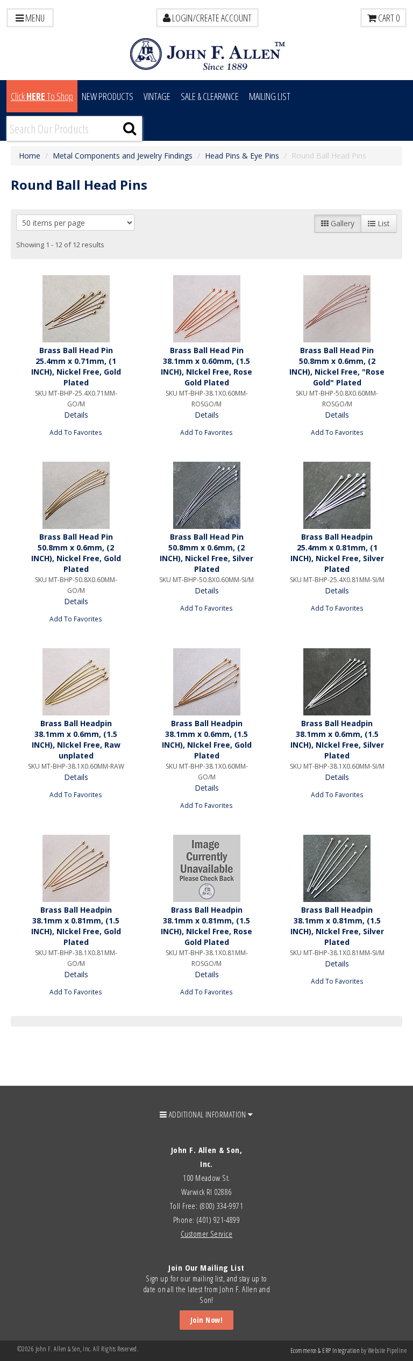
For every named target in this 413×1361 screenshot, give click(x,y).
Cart (388, 17)
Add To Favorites (75, 432)
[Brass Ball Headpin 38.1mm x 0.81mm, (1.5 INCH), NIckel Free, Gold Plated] (75, 868)
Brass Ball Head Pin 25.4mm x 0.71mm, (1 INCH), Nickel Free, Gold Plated (76, 366)
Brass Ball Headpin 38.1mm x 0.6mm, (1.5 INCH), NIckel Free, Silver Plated (337, 739)
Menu (34, 17)
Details (76, 415)
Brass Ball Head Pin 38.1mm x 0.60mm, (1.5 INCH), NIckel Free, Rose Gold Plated (206, 366)
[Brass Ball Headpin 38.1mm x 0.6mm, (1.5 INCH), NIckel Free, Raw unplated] (75, 681)
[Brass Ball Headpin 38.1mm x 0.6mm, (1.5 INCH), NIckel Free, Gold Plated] (206, 681)
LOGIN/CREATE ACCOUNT (211, 17)
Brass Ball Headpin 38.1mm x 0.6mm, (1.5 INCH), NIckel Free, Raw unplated (76, 739)
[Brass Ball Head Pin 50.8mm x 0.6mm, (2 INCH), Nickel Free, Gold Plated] (75, 495)
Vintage (157, 96)
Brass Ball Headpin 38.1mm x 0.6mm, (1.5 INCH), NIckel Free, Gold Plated (207, 739)
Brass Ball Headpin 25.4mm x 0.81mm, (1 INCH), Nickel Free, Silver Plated (337, 553)
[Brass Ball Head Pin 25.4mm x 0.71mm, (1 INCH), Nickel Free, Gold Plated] (75, 308)
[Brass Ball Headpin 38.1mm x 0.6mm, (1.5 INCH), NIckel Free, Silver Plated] (337, 681)
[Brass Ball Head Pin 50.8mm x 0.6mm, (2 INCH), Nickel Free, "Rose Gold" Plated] (337, 308)
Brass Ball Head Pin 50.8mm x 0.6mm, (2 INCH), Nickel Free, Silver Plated (206, 553)
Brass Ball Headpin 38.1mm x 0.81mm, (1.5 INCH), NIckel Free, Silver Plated (337, 926)
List (382, 223)
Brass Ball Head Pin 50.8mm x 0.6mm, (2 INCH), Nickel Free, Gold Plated (76, 553)
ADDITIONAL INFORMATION (207, 1114)
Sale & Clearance (210, 96)
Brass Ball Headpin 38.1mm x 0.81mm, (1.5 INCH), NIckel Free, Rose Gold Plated (206, 926)
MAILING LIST (269, 96)
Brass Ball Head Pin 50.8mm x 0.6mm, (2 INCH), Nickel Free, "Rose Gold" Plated (336, 366)
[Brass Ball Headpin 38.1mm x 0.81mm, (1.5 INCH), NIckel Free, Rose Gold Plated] (206, 868)
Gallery (341, 223)
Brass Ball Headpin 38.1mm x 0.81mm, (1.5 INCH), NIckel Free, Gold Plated (76, 926)
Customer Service (206, 1233)
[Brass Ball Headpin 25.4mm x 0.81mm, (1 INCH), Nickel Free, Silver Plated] (337, 495)
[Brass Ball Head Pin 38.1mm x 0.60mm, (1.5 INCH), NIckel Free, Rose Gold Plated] (206, 308)
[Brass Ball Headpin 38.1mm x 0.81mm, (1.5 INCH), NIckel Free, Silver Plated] (337, 868)
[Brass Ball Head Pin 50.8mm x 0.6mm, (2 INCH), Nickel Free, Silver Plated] (206, 495)
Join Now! (206, 1320)
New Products (107, 96)
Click (42, 96)
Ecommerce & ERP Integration (325, 1350)
